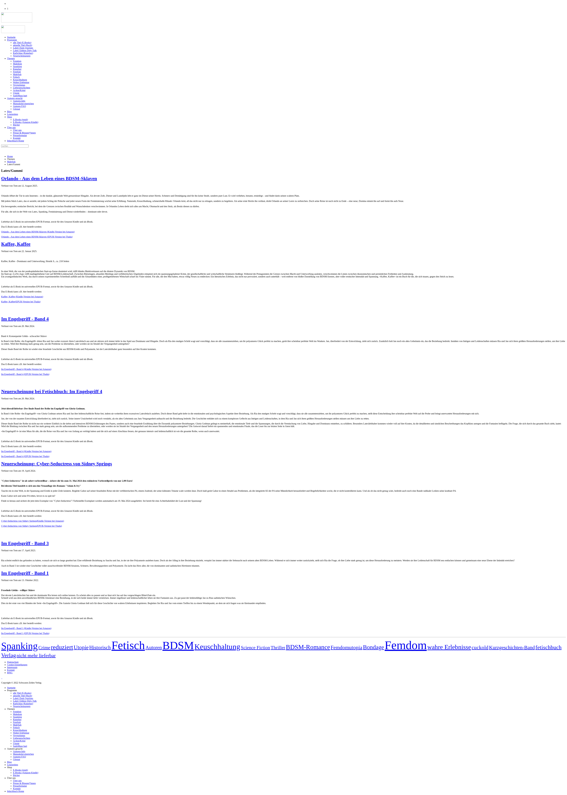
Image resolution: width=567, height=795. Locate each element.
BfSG (10, 672)
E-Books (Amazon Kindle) (25, 122)
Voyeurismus (19, 85)
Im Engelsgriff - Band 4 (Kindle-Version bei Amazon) (26, 369)
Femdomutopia (346, 647)
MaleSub (17, 74)
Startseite (11, 37)
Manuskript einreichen (23, 103)
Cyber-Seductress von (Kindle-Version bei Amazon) (32, 521)
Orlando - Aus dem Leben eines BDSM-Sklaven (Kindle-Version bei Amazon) (38, 231)
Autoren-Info (19, 101)
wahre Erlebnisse (449, 647)
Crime (44, 647)
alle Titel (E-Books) (22, 42)
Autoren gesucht (14, 98)
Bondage (373, 647)
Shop (9, 117)
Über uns (11, 127)
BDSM (178, 645)
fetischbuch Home (15, 141)
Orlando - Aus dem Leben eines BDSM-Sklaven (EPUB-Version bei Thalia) (36, 237)
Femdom (17, 61)
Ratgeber (17, 69)
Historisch (100, 647)
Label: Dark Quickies (23, 48)
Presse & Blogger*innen (24, 133)
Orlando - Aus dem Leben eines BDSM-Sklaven (49, 178)
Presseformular (20, 135)
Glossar (16, 109)
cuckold (480, 647)
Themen (11, 58)
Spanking (17, 66)
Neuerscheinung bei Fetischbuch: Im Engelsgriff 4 (51, 391)
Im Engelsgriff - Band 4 (25, 318)
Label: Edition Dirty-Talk (25, 50)
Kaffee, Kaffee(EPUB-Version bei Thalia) (20, 301)
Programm (12, 40)
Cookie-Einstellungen (17, 664)
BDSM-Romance (308, 646)
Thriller (278, 647)
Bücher (16, 125)
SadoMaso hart (20, 95)
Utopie (16, 93)
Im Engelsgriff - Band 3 (25, 543)
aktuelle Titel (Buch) (22, 45)
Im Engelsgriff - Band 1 (25, 573)
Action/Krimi (19, 90)
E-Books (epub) (20, 119)
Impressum (12, 667)
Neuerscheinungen (21, 56)
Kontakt (17, 138)
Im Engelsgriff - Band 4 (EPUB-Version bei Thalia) (25, 374)
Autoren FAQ (19, 106)
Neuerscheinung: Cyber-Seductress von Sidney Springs (56, 463)
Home (10, 156)
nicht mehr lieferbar (36, 655)
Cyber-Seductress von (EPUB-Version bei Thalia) (31, 526)
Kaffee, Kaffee (15, 244)
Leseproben (12, 114)
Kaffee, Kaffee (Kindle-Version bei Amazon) (22, 296)
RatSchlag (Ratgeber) (23, 53)
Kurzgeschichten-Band (512, 647)
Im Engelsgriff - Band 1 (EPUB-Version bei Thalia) (25, 633)
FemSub (17, 71)
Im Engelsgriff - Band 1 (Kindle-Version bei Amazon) (26, 628)
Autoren (153, 647)
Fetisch (16, 77)
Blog (9, 111)
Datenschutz (13, 662)
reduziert (62, 647)
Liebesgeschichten (21, 87)
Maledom (17, 64)
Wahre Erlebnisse (21, 82)
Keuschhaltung (20, 79)
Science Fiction (255, 647)
